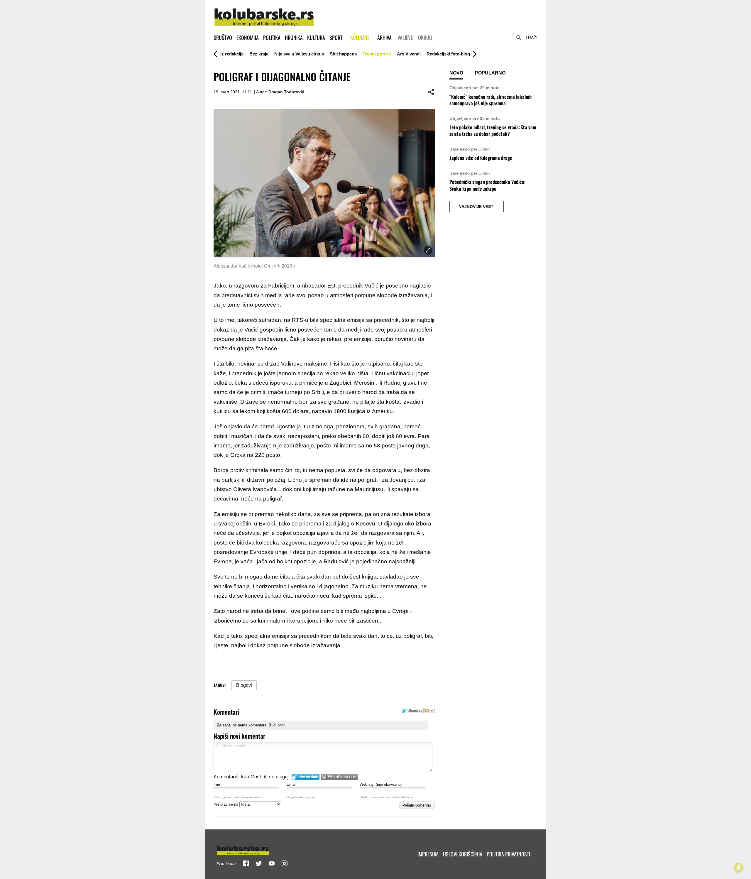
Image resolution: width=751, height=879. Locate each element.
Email (291, 784)
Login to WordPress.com (339, 777)
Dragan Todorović (286, 91)
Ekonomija (247, 37)
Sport (335, 37)
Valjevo (406, 37)
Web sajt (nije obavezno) (381, 784)
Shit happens (343, 53)
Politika (271, 37)
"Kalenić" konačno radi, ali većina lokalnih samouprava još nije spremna (490, 100)
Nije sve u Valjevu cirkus (299, 53)
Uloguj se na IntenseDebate (305, 777)
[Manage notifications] (738, 867)
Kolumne (359, 37)
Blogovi (244, 685)
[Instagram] (284, 863)
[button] (231, 54)
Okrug (425, 37)
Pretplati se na (226, 804)
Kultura (316, 37)
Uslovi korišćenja (462, 854)
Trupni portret (377, 53)
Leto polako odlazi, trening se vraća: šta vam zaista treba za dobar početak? (492, 130)
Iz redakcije (231, 53)
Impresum (428, 854)
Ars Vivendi (409, 53)
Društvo (223, 37)
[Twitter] (258, 863)
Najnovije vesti (477, 206)
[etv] (255, 849)
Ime (217, 784)
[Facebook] (245, 863)
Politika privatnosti (508, 854)
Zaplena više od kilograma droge (480, 158)
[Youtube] (271, 863)
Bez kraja (258, 53)
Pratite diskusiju (429, 710)
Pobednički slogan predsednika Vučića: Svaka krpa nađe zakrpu (487, 185)
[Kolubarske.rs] (264, 14)
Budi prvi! (277, 725)
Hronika (294, 37)
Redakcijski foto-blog (448, 53)
